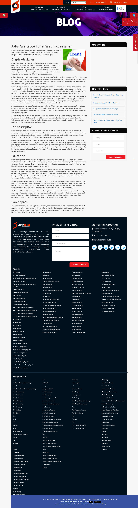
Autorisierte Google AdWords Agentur (25, 310)
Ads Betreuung (47, 392)
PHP (73, 422)
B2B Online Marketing (108, 407)
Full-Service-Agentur (49, 302)
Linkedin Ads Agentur (19, 353)
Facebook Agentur (78, 281)
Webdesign (75, 392)
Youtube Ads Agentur (19, 347)
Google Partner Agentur (20, 368)
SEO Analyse (17, 410)
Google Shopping (18, 482)
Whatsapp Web (106, 440)
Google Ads (46, 386)
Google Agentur (18, 359)
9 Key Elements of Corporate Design (105, 109)
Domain (15, 437)
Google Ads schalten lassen (51, 404)
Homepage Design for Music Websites (106, 103)
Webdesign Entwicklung (79, 404)
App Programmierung (79, 410)
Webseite (75, 380)
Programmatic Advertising (110, 413)
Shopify (104, 431)
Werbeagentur (47, 272)
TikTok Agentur (76, 296)
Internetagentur (48, 284)
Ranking (15, 443)
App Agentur (106, 272)
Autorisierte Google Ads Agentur (23, 307)
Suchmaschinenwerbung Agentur (23, 365)
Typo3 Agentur (76, 326)
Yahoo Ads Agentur (19, 337)
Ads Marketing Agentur (50, 332)
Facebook (105, 437)
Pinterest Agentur (77, 314)
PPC (14, 422)
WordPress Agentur (78, 320)
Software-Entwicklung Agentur (111, 299)
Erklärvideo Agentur (108, 311)
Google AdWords (48, 389)
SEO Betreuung (18, 404)
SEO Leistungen (18, 401)
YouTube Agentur (77, 284)
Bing (44, 434)
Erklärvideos (105, 422)
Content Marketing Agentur (110, 290)
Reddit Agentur (77, 308)
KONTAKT (106, 8)
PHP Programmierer (78, 428)
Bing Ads (45, 437)
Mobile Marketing (107, 395)
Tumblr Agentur (77, 311)
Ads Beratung (47, 395)
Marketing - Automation (109, 392)
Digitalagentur (47, 323)
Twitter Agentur (77, 290)
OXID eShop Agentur (78, 332)
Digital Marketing (107, 404)
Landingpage (76, 395)
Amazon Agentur (77, 272)
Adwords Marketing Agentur (51, 329)
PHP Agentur (106, 278)
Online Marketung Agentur (51, 281)
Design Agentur (107, 281)
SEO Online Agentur (19, 275)
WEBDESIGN (39, 8)
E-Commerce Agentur (49, 311)
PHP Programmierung (79, 425)
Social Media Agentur (49, 308)
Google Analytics (18, 455)
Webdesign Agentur (108, 275)
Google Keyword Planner (21, 479)
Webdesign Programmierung (81, 401)
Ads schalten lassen (49, 401)
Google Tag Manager (19, 476)
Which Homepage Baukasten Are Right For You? (107, 121)
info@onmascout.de (100, 2)
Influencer (105, 443)
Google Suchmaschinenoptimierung (24, 389)
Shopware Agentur (107, 293)
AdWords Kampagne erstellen (52, 419)
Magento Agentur (77, 323)
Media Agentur (47, 278)
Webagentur (46, 296)
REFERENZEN (61, 8)
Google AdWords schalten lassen (53, 425)
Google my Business (19, 464)
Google (15, 425)
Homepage (75, 383)
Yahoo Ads (46, 452)
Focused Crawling (107, 416)
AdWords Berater (48, 428)
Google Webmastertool (20, 473)
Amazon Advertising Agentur (22, 350)
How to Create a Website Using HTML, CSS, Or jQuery (108, 96)
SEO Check (16, 413)
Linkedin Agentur (77, 305)
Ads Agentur (17, 295)
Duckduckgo (46, 464)
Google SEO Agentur (19, 281)
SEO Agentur (17, 272)
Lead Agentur (106, 287)
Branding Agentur (48, 314)
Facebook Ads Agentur (20, 356)
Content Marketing (107, 398)
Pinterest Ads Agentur (20, 344)
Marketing (105, 380)
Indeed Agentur (77, 302)
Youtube (104, 434)
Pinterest (104, 449)
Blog (67, 2)
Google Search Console (20, 434)
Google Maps (17, 470)
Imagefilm (105, 428)
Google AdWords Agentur (21, 304)
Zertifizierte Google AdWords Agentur (25, 316)
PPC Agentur (17, 325)
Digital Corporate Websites (110, 410)
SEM (14, 419)
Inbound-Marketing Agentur (110, 296)
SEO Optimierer (18, 395)
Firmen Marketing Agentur (51, 299)
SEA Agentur (17, 319)
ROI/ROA (15, 489)
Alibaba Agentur (77, 278)
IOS (73, 416)
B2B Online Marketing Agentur (52, 305)
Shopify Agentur (77, 317)
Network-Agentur (107, 302)
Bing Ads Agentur (18, 331)
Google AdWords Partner (50, 431)
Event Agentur (47, 293)
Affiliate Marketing (19, 495)
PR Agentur (46, 275)
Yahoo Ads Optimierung (50, 458)
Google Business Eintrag (20, 461)
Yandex (45, 467)
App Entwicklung (77, 413)
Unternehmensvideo (108, 425)
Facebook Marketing (108, 389)
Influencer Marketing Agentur (81, 293)
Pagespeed (16, 452)
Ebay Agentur (76, 275)
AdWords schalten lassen (50, 422)
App (73, 407)
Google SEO (17, 386)
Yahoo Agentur (17, 334)
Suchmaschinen (18, 431)
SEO (14, 380)
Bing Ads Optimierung (49, 443)
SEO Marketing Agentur (50, 326)
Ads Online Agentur (19, 298)
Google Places (17, 467)
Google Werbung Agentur (21, 362)
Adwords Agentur (18, 289)
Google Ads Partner (49, 410)
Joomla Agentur (77, 329)
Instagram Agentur (78, 287)
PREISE (84, 8)
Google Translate (18, 486)
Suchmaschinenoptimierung (22, 383)
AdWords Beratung (48, 416)
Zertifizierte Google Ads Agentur (23, 313)
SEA (14, 416)
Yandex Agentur (18, 341)
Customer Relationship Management (113, 401)
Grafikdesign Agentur (108, 284)
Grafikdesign (76, 398)
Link (14, 446)
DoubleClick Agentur (108, 305)
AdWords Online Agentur (21, 292)
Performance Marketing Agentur (53, 317)
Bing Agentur (17, 328)
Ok (90, 501)
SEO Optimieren (18, 398)
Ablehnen (97, 501)
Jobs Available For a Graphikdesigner (105, 114)
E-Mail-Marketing (107, 386)
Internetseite (76, 386)
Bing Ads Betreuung (49, 440)
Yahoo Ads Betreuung (49, 455)
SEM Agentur (17, 322)
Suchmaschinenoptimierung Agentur (24, 278)
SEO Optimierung (18, 392)
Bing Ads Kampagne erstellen (52, 446)
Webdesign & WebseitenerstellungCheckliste (130, 22)
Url (14, 440)
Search (15, 428)
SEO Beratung (17, 407)
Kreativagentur (47, 287)
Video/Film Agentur (108, 308)
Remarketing (17, 492)
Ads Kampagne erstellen (50, 398)
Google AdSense (18, 458)
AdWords (45, 383)
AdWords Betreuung (49, 413)
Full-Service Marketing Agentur (52, 290)
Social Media (106, 446)
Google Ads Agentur (19, 301)
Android (74, 419)
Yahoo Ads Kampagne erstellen (52, 461)
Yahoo (44, 449)
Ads (44, 380)
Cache (15, 449)
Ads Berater (46, 407)
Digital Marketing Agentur (51, 320)
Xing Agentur (76, 299)
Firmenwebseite (77, 389)
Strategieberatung (107, 419)
